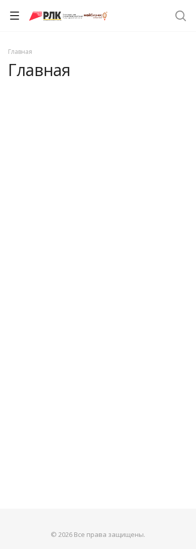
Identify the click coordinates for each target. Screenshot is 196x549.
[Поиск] (180, 17)
